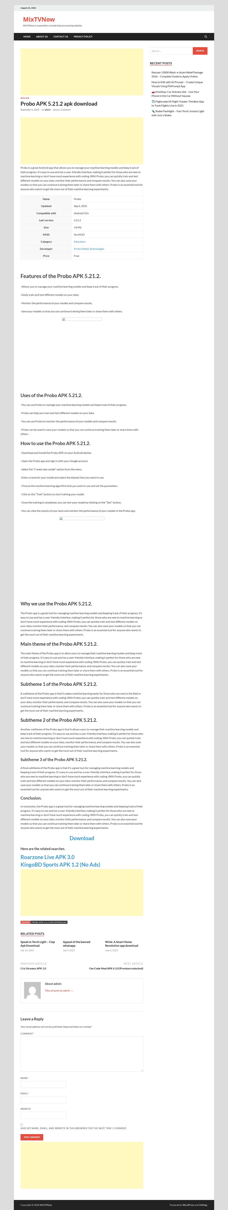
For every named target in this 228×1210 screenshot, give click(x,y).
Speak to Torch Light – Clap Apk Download (38, 943)
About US (42, 36)
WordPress (188, 1204)
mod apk (25, 98)
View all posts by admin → (59, 990)
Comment (28, 1033)
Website (26, 1109)
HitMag (203, 1204)
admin (48, 109)
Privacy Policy (83, 36)
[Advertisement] (82, 71)
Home (26, 36)
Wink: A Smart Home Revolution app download (121, 943)
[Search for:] (178, 51)
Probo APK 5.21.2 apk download (49, 922)
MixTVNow (39, 19)
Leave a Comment (62, 109)
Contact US (60, 36)
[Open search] (205, 37)
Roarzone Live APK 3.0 (48, 857)
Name (25, 1078)
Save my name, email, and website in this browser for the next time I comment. (74, 1128)
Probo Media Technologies (89, 248)
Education (80, 241)
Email (25, 1093)
